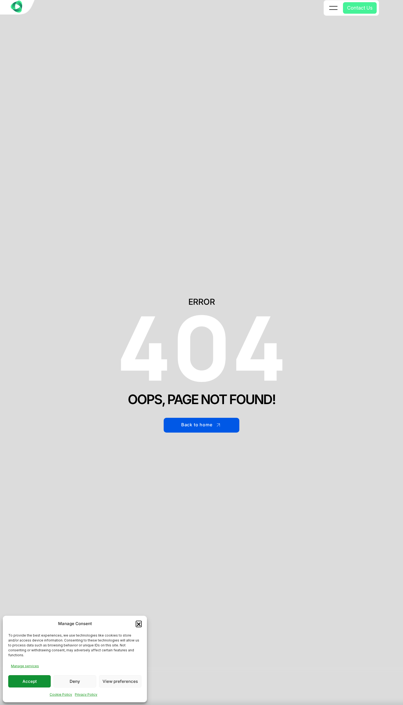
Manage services (25, 666)
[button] (138, 623)
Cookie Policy (61, 694)
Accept (29, 681)
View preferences (120, 681)
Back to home (196, 424)
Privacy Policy (86, 694)
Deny (75, 681)
